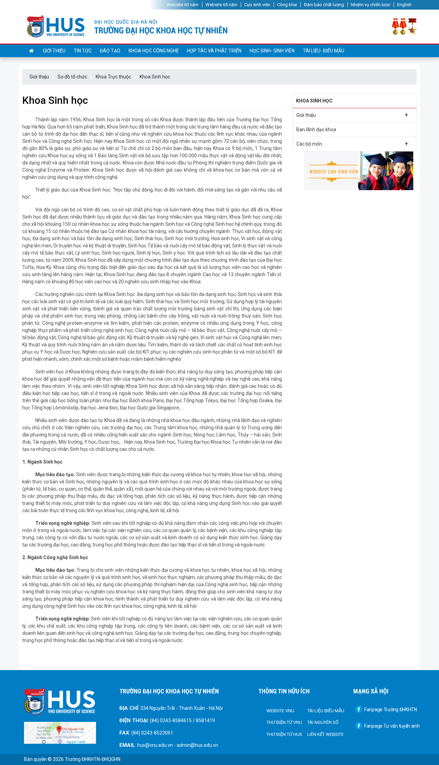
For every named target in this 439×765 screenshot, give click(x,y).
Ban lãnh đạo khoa (316, 129)
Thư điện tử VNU (284, 722)
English (404, 4)
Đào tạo (110, 50)
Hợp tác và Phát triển (214, 50)
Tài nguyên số (323, 722)
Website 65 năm (221, 4)
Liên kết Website (325, 734)
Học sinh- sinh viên (272, 50)
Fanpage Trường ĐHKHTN (390, 709)
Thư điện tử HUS (284, 734)
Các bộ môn (352, 143)
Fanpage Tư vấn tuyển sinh (392, 726)
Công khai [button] (287, 4)
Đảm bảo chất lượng (324, 4)
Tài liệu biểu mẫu (325, 710)
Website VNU (280, 710)
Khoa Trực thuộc (113, 76)
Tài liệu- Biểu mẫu (323, 50)
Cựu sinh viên (257, 4)
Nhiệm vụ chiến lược (370, 4)
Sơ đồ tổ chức (72, 76)
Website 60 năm (183, 4)
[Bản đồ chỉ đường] (60, 732)
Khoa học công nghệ (154, 50)
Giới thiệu (54, 50)
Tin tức (83, 50)
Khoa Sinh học (155, 76)
